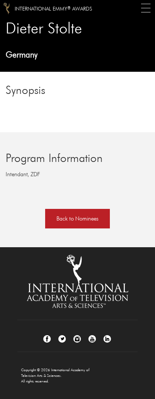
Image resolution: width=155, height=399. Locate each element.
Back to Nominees (77, 218)
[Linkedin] (107, 339)
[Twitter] (62, 339)
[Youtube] (92, 339)
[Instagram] (77, 339)
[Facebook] (47, 339)
